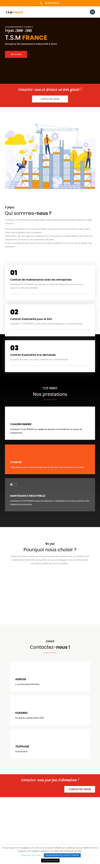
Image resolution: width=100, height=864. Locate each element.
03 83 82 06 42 (52, 3)
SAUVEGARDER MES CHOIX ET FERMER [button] (62, 855)
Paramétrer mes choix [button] (31, 855)
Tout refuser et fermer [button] (50, 861)
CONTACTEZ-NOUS (80, 789)
